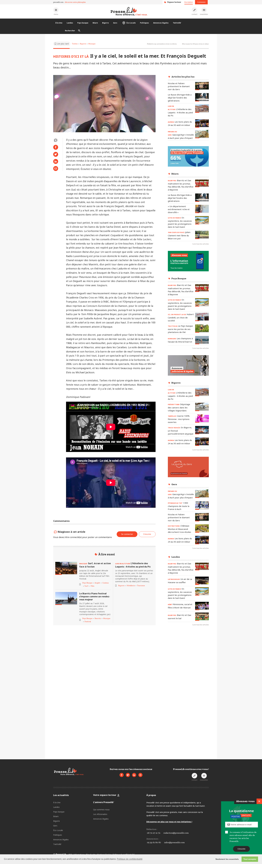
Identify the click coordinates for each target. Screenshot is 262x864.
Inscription (188, 2)
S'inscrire (241, 849)
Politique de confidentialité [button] (129, 859)
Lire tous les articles (200, 244)
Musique (91, 44)
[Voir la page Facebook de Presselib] (122, 775)
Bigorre (105, 23)
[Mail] (55, 168)
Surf (86, 586)
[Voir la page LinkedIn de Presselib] (134, 775)
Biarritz (98, 618)
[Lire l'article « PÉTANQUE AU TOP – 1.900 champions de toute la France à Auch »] (202, 505)
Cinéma (105, 583)
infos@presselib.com (174, 842)
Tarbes (75, 44)
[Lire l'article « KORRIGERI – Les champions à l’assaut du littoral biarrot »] (202, 340)
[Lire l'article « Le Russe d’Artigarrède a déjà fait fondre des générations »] (202, 97)
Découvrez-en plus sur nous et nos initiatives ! (169, 821)
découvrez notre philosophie (75, 2)
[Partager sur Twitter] (55, 154)
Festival (87, 621)
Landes (70, 23)
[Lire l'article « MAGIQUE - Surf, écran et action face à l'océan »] (66, 568)
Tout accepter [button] (249, 859)
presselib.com (58, 2)
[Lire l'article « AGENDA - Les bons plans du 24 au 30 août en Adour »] (202, 123)
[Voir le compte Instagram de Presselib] (140, 775)
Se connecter (127, 534)
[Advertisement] (188, 672)
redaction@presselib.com (176, 833)
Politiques (144, 23)
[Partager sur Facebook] (55, 147)
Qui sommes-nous (101, 809)
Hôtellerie (131, 585)
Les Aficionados (100, 814)
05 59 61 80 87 (154, 842)
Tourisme (141, 585)
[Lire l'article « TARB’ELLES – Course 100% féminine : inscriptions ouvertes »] (202, 418)
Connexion (201, 2)
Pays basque (82, 23)
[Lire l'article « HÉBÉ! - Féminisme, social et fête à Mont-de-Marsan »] (202, 606)
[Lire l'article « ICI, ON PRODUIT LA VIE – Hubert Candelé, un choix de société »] (202, 317)
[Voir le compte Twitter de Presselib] (128, 775)
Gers (115, 23)
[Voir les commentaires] (55, 140)
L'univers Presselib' (103, 802)
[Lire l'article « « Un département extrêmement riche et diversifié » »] (202, 209)
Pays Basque (87, 583)
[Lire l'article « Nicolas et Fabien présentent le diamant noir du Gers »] (202, 86)
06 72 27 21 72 (153, 833)
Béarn (95, 23)
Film (92, 586)
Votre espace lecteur (104, 795)
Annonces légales (161, 23)
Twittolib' (177, 23)
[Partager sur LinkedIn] (55, 161)
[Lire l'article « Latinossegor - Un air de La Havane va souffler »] (202, 581)
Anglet (97, 583)
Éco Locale (131, 23)
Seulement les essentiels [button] (227, 859)
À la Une (58, 23)
